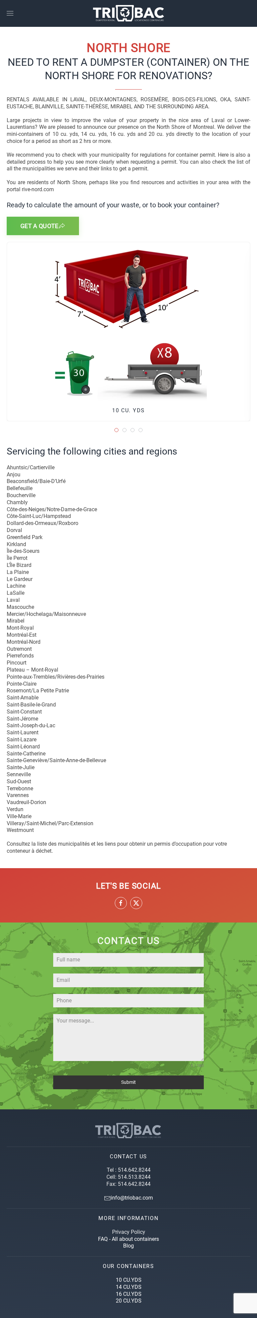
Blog (128, 1246)
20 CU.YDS (129, 1301)
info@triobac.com (132, 1198)
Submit (128, 1082)
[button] (10, 13)
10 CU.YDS (129, 1280)
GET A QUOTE (39, 225)
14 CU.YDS (129, 1287)
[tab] (116, 430)
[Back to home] (128, 13)
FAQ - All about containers (128, 1239)
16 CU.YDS (129, 1294)
